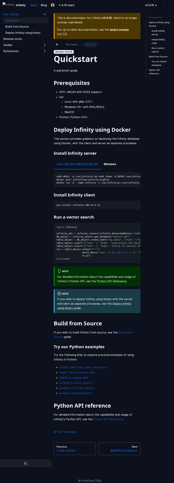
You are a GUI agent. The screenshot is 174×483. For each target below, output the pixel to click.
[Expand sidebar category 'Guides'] (44, 45)
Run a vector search (158, 50)
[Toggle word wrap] (130, 176)
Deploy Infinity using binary (22, 32)
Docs (33, 5)
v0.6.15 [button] (149, 5)
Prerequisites (155, 17)
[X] (162, 5)
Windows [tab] (110, 164)
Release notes (12, 39)
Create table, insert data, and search (83, 367)
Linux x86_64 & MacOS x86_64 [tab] (77, 164)
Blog (44, 5)
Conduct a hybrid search (75, 393)
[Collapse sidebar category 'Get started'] (44, 14)
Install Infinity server (158, 33)
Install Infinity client (158, 41)
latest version (119, 29)
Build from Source (17, 26)
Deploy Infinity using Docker (159, 24)
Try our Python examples (159, 63)
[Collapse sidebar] (25, 463)
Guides (7, 45)
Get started (11, 14)
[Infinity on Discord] (168, 5)
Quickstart (12, 20)
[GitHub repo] (52, 5)
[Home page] (57, 44)
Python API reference (154, 72)
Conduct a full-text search (76, 388)
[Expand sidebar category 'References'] (44, 51)
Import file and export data (77, 372)
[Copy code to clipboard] (136, 176)
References (11, 51)
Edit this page (67, 431)
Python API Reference (111, 281)
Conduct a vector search (75, 382)
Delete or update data (73, 377)
